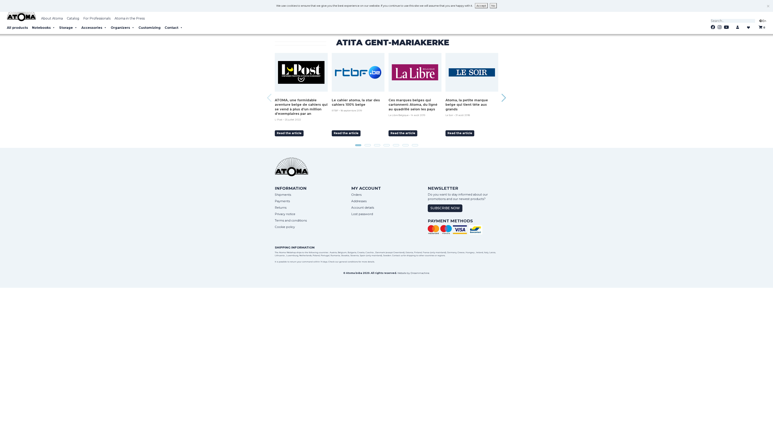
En (764, 21)
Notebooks (41, 28)
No (493, 5)
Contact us (397, 255)
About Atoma (52, 18)
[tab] (358, 145)
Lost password (362, 214)
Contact (171, 28)
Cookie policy (285, 227)
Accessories (91, 28)
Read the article (289, 133)
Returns (280, 207)
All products (17, 28)
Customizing (149, 28)
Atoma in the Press (130, 18)
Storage (66, 28)
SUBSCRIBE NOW (445, 208)
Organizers (120, 28)
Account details (362, 207)
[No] (768, 6)
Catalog (73, 18)
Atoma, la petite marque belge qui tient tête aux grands (466, 104)
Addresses (359, 201)
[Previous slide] (269, 97)
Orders (356, 195)
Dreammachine (420, 272)
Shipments (283, 195)
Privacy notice (285, 214)
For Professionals (97, 18)
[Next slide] (503, 97)
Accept (481, 5)
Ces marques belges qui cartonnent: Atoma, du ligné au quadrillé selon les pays (413, 104)
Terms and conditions (291, 220)
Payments (282, 201)
